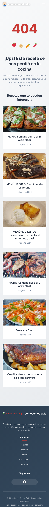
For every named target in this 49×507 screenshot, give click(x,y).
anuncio (24, 450)
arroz (24, 455)
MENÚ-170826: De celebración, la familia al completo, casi (25, 235)
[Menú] (43, 4)
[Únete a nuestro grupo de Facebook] (24, 482)
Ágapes (24, 445)
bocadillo (24, 464)
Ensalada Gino (24, 330)
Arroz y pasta (24, 459)
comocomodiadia (19, 4)
